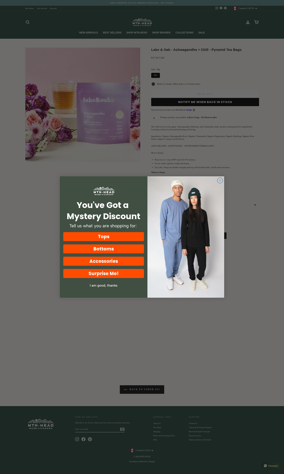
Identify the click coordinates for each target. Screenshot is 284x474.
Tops (103, 236)
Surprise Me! (104, 273)
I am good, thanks (104, 285)
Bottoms (103, 249)
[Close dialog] (220, 180)
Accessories (103, 261)
